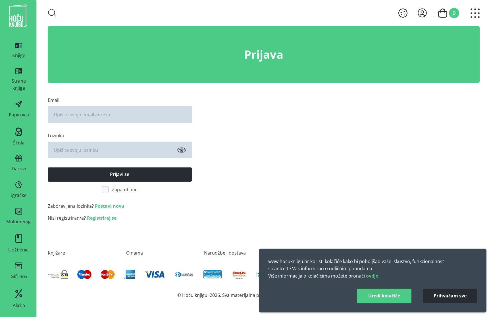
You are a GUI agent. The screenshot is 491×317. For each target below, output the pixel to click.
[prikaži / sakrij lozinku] (181, 150)
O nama (134, 253)
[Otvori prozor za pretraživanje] (52, 13)
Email (53, 100)
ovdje (372, 276)
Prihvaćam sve (450, 296)
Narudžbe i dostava (225, 253)
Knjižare (56, 253)
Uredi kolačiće (384, 296)
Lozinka (56, 135)
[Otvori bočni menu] (475, 13)
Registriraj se (101, 218)
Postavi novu (109, 206)
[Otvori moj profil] (422, 13)
